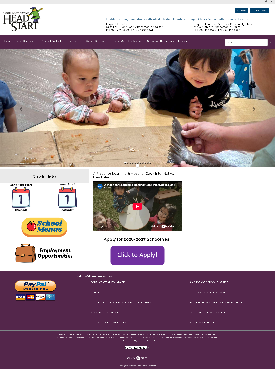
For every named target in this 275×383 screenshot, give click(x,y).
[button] (20, 108)
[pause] (137, 165)
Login (270, 1)
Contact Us (117, 41)
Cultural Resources (96, 41)
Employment (135, 41)
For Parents (75, 41)
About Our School (25, 41)
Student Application (53, 41)
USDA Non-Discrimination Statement (168, 41)
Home (7, 41)
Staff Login (241, 11)
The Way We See (259, 11)
